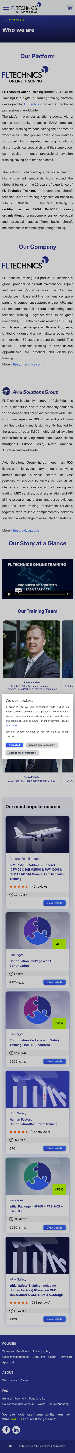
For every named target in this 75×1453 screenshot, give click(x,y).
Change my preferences (22, 752)
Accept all (14, 744)
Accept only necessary (42, 744)
